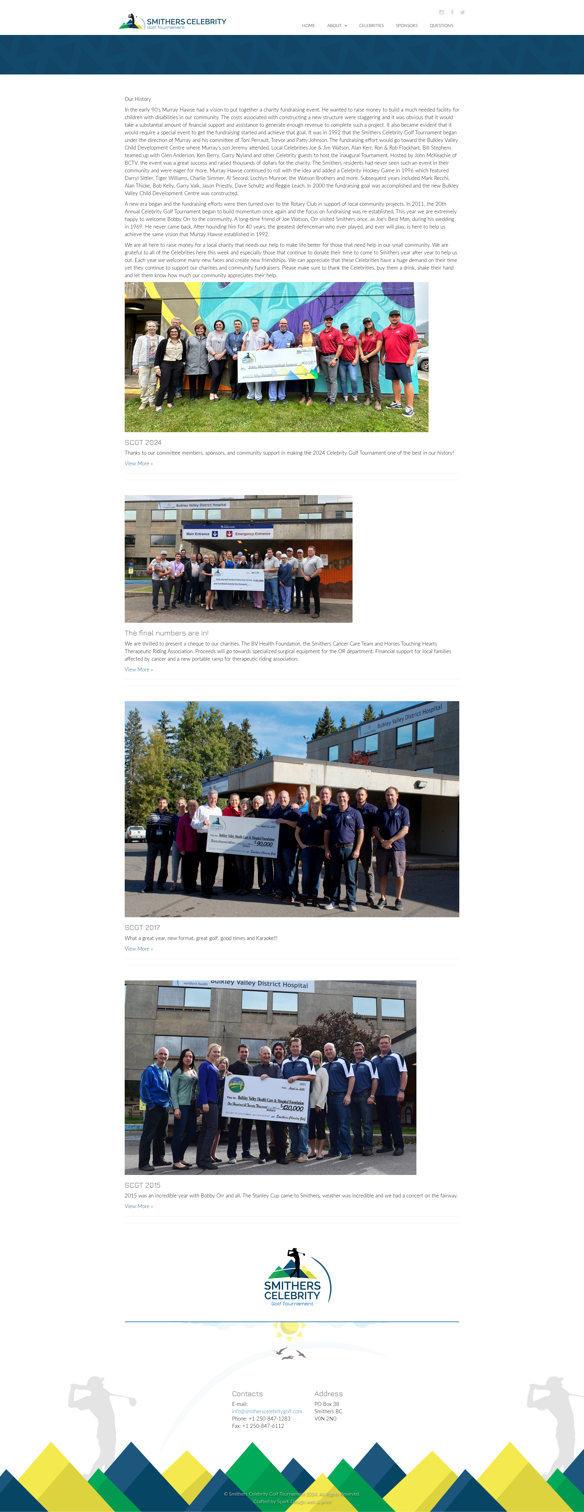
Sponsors (407, 26)
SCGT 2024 (143, 442)
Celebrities (371, 26)
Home (308, 26)
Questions (441, 26)
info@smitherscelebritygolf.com (267, 1411)
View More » (139, 463)
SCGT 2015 (143, 1185)
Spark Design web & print (304, 1501)
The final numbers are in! (167, 633)
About (335, 26)
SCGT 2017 (142, 927)
